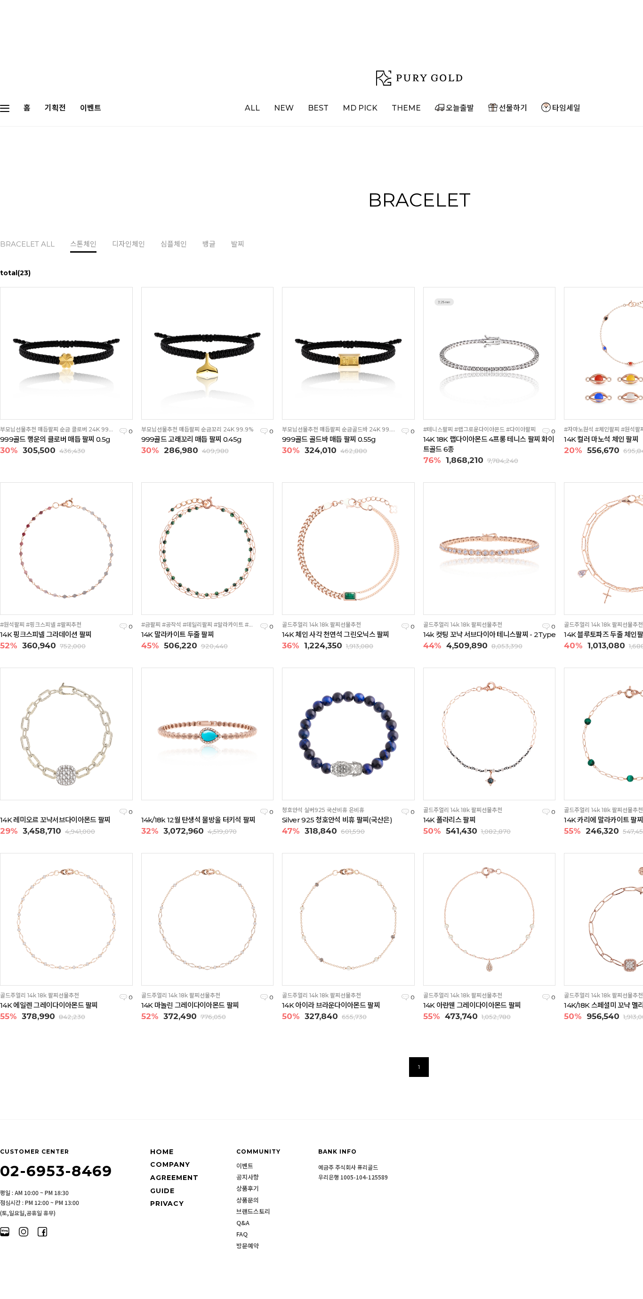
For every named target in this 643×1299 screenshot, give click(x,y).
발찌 (237, 244)
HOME (162, 1152)
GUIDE (162, 1191)
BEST (318, 108)
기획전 (55, 108)
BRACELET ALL (27, 244)
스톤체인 (83, 244)
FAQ (242, 1234)
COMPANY (170, 1165)
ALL (252, 108)
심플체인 (174, 244)
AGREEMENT (174, 1177)
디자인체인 (128, 244)
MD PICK (360, 108)
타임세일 (566, 108)
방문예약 (247, 1246)
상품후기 (247, 1188)
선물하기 (513, 108)
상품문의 (247, 1200)
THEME (406, 108)
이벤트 (90, 108)
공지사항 (247, 1177)
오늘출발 (460, 108)
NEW (284, 108)
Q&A (242, 1223)
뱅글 (209, 244)
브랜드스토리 (253, 1211)
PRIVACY (167, 1203)
